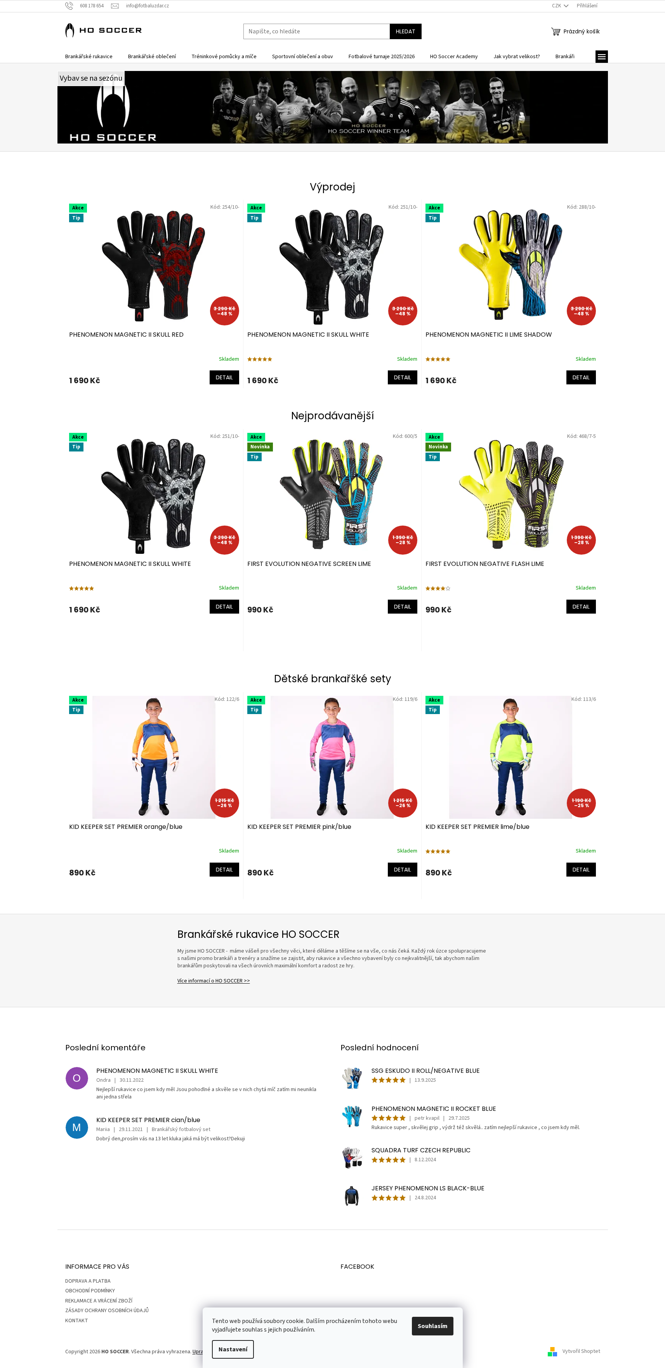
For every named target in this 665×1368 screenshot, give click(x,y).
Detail (224, 377)
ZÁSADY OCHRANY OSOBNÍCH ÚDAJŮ (107, 1310)
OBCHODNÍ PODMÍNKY (90, 1291)
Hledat (405, 31)
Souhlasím (433, 1326)
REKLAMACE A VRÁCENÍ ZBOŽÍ (98, 1301)
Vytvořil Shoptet (581, 1352)
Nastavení (233, 1349)
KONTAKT (76, 1321)
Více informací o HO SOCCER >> (213, 981)
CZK (557, 5)
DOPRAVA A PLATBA (88, 1281)
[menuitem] (88, 56)
